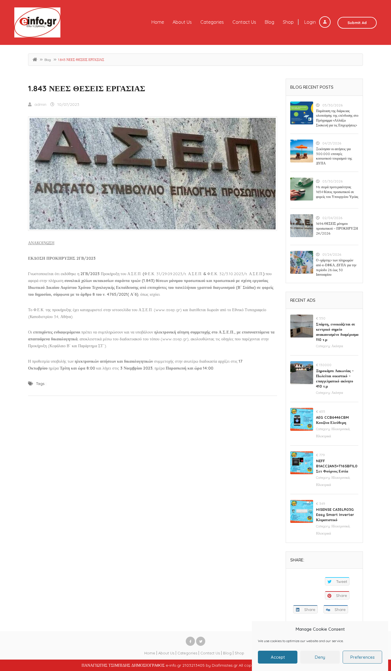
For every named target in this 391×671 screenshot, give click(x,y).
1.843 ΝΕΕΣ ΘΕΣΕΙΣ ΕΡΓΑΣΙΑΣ (86, 88)
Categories (212, 22)
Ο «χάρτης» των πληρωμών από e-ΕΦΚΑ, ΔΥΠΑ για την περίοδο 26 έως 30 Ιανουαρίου (336, 267)
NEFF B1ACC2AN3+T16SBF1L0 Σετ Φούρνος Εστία (337, 465)
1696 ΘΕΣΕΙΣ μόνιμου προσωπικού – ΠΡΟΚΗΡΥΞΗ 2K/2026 (337, 228)
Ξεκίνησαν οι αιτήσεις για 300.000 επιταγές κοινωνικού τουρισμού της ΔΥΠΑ (334, 156)
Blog (269, 22)
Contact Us (244, 22)
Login (310, 22)
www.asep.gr (174, 339)
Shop (288, 22)
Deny (320, 657)
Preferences (362, 657)
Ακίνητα (337, 346)
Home (157, 22)
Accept (278, 657)
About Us (182, 22)
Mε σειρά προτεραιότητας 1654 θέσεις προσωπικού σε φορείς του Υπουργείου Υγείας (337, 192)
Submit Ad (357, 22)
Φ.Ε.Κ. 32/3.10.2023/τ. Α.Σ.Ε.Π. (235, 273)
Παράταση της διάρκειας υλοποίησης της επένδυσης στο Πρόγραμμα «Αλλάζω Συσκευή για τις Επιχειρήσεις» (337, 118)
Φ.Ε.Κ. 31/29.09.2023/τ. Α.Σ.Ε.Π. (173, 273)
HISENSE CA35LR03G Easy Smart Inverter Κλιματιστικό (335, 514)
